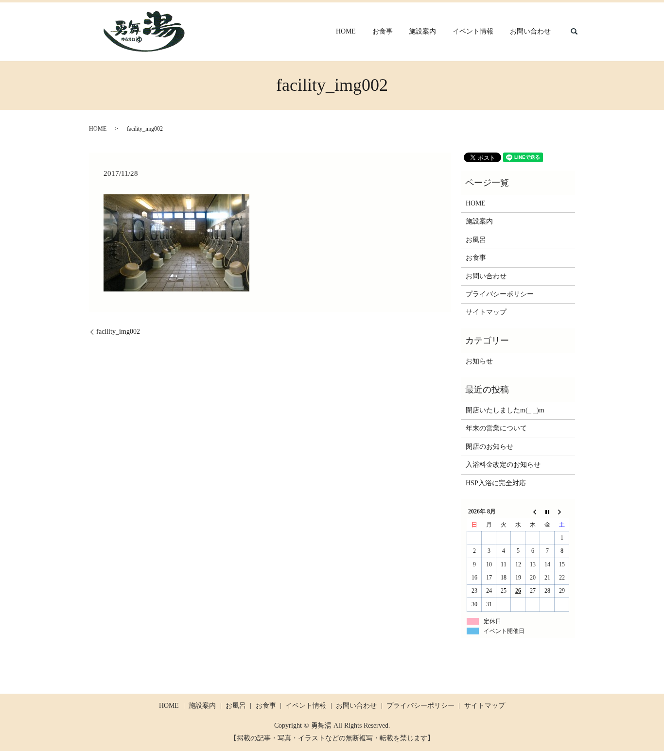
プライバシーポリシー (500, 294)
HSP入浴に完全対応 (496, 483)
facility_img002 (118, 331)
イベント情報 (473, 31)
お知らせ (479, 361)
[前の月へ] (532, 512)
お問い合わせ (530, 31)
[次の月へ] (562, 512)
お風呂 (476, 239)
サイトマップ (486, 312)
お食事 (382, 31)
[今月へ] (547, 512)
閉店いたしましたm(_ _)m (505, 410)
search (574, 31)
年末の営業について (496, 428)
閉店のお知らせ (489, 446)
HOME (346, 31)
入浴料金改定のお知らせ (503, 464)
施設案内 (422, 31)
